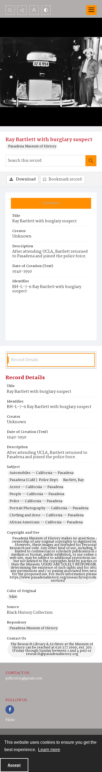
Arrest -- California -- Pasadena (36, 487)
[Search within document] (90, 160)
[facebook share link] (9, 709)
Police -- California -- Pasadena (36, 501)
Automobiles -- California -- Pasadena (41, 473)
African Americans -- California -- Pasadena (46, 522)
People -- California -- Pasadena (37, 494)
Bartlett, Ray (73, 480)
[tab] (51, 203)
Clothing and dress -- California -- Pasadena (47, 515)
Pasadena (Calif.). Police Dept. (34, 480)
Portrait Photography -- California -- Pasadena (49, 508)
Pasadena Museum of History (32, 146)
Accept (14, 765)
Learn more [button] (49, 749)
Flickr (10, 720)
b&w (13, 597)
